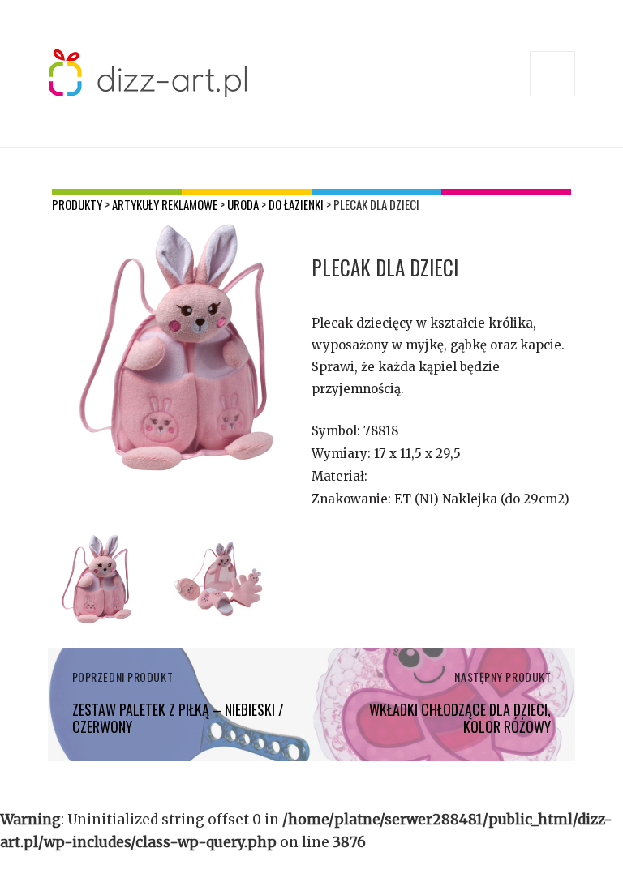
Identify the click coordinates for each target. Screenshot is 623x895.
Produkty (77, 204)
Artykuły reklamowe (164, 204)
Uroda (243, 204)
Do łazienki (296, 204)
